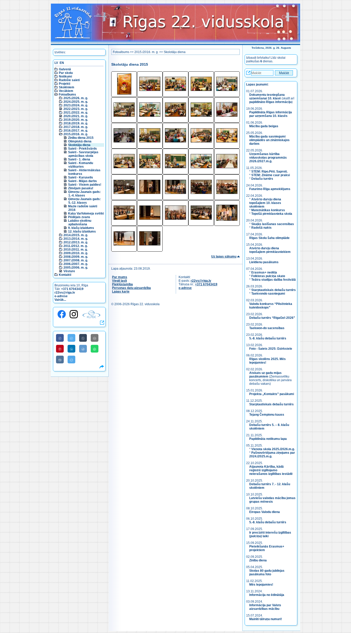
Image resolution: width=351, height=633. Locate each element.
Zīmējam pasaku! (80, 188)
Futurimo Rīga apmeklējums (269, 189)
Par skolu (66, 73)
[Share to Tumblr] (83, 338)
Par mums (119, 277)
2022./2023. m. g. (75, 109)
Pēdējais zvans (79, 217)
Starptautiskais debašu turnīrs (273, 290)
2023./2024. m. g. (75, 105)
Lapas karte (121, 291)
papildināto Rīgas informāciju (270, 102)
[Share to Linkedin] (71, 349)
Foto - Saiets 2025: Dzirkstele (270, 348)
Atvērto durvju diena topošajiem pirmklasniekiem (270, 250)
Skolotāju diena (79, 145)
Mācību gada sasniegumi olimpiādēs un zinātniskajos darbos (269, 140)
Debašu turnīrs (262, 179)
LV (56, 63)
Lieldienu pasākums (264, 262)
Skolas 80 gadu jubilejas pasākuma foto (266, 572)
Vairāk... (60, 300)
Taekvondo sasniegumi (268, 293)
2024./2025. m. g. (75, 102)
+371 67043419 (72, 289)
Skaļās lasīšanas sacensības (272, 224)
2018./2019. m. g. (75, 123)
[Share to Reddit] (83, 349)
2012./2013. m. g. (75, 242)
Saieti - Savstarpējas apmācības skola (83, 154)
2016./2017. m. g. (75, 130)
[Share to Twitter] (71, 338)
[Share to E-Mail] (94, 338)
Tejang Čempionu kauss (266, 414)
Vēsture (69, 271)
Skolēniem (66, 87)
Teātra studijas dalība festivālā (273, 279)
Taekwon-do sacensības (266, 328)
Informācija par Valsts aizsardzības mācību (265, 607)
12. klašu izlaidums (82, 231)
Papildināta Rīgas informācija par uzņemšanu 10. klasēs (270, 114)
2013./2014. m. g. (75, 239)
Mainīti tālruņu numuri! (265, 619)
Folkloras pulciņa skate (268, 276)
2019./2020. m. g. (75, 120)
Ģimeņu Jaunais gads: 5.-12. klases (84, 200)
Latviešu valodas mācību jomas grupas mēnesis (272, 499)
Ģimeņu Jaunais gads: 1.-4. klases (84, 193)
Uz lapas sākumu (223, 256)
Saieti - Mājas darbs (82, 181)
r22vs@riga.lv (64, 292)
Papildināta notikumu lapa (268, 439)
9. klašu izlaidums (81, 228)
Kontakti (65, 275)
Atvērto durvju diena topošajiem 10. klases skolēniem (265, 203)
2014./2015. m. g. (75, 235)
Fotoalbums (67, 94)
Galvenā (65, 69)
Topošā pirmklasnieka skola (271, 214)
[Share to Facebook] (60, 338)
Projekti (64, 83)
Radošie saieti (69, 80)
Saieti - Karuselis (80, 177)
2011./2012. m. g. (75, 246)
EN (62, 63)
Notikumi (65, 76)
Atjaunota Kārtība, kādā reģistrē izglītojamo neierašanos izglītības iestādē (271, 470)
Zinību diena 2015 (81, 138)
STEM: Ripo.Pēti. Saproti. (269, 171)
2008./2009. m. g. (75, 257)
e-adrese (61, 296)
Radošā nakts (261, 227)
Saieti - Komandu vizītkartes (80, 164)
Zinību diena (258, 560)
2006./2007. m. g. (75, 264)
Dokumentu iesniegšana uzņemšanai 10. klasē (267, 96)
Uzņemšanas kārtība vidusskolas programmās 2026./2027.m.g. (268, 157)
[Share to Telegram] (71, 359)
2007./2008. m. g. (75, 260)
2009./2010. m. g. (75, 253)
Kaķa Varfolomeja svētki (86, 213)
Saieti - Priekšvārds (82, 148)
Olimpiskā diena (79, 141)
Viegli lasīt (119, 281)
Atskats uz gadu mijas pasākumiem (265, 374)
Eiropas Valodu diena (264, 512)
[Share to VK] (60, 359)
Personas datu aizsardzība (131, 288)
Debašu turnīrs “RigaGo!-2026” (272, 318)
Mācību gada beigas (264, 126)
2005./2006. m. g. (75, 267)
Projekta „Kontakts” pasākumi (271, 394)
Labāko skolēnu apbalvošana (79, 222)
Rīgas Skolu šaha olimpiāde (269, 238)
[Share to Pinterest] (60, 349)
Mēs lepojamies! (261, 584)
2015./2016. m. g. (75, 134)
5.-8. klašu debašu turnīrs (268, 338)
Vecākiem (66, 91)
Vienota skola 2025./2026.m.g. (273, 449)
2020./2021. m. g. (75, 116)
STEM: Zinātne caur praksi (270, 175)
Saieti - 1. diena (79, 159)
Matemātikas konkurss (268, 210)
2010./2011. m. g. (75, 249)
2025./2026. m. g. (75, 98)
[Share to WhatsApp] (94, 349)
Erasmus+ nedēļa (264, 272)
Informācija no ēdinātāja (266, 595)
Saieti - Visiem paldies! (84, 184)
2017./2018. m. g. (75, 127)
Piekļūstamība (122, 284)
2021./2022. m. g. (75, 112)
